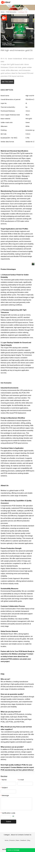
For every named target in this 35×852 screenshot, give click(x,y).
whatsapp (12, 54)
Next (31, 30)
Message (5, 795)
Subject (4, 787)
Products (12, 840)
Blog (29, 840)
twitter (8, 54)
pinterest (15, 54)
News (17, 840)
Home (2, 12)
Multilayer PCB (22, 12)
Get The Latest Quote (7, 82)
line (5, 54)
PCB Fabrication (11, 12)
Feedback (23, 840)
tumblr (18, 54)
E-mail (21, 780)
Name (4, 780)
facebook (2, 54)
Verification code (8, 813)
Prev (3, 30)
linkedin (21, 54)
